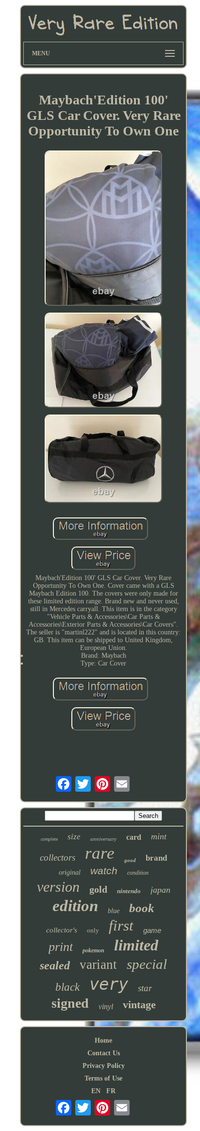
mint (159, 836)
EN (95, 1091)
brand (156, 858)
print (61, 947)
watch (103, 870)
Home (103, 1040)
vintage (139, 1004)
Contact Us (103, 1053)
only (93, 930)
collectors (57, 857)
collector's (61, 930)
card (133, 837)
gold (98, 889)
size (74, 836)
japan (160, 890)
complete (49, 839)
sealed (55, 965)
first (121, 925)
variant (98, 964)
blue (113, 911)
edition (75, 906)
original (70, 872)
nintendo (129, 891)
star (145, 988)
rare (100, 853)
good (130, 860)
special (147, 964)
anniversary (103, 839)
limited (136, 945)
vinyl (106, 1006)
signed (70, 1003)
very (108, 984)
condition (138, 872)
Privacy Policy (104, 1065)
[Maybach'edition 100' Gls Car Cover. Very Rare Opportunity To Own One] (103, 229)
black (67, 987)
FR (111, 1091)
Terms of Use (103, 1078)
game (152, 930)
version (58, 887)
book (141, 908)
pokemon (93, 950)
